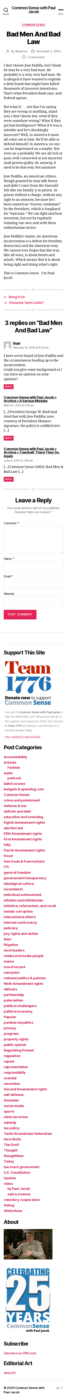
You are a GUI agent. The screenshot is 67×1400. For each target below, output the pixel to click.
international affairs (20, 917)
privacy (10, 1028)
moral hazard (14, 967)
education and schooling (23, 817)
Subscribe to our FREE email (20, 1353)
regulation (12, 1056)
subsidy (10, 1122)
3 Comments (36, 57)
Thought (10, 1150)
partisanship (14, 995)
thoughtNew (13, 1156)
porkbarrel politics (19, 1022)
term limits (12, 1139)
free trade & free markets (24, 861)
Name (9, 559)
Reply (8, 386)
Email (8, 576)
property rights (16, 1039)
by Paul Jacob (18, 1189)
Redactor (21, 51)
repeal (9, 1061)
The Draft (11, 1145)
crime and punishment (22, 800)
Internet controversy (20, 922)
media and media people (24, 956)
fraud (8, 856)
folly (7, 845)
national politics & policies (25, 978)
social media (14, 1106)
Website (9, 594)
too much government (21, 1167)
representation (16, 1067)
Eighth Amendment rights (24, 822)
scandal (10, 1078)
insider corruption (18, 911)
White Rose (13, 1211)
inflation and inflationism (23, 900)
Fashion (13, 767)
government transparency (25, 878)
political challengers (20, 1006)
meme (9, 961)
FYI (6, 867)
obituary (10, 989)
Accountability (15, 757)
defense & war (15, 806)
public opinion (15, 1045)
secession (12, 1084)
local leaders (14, 950)
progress (11, 1034)
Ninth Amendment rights (23, 984)
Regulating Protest (19, 1050)
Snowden (11, 1100)
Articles (10, 762)
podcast (14, 778)
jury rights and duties (21, 934)
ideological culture (19, 884)
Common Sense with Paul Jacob (33, 10)
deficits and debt (17, 811)
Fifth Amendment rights (23, 834)
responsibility (15, 1072)
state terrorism (16, 1117)
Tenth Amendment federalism (28, 1134)
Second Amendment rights (25, 1089)
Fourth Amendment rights (24, 850)
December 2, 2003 (48, 51)
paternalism (13, 1000)
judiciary (11, 928)
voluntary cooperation (22, 1200)
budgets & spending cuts (24, 789)
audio (8, 773)
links (7, 939)
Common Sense (33, 24)
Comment (11, 523)
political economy (18, 1011)
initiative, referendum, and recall (30, 906)
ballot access (14, 784)
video (8, 1184)
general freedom (17, 872)
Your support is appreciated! (22, 736)
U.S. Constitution (17, 1172)
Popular (10, 1017)
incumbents (13, 889)
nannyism (12, 972)
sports (9, 1111)
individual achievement (23, 895)
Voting (9, 1205)
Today (9, 1161)
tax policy (11, 1128)
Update (10, 1178)
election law (13, 828)
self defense (14, 1095)
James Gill (9, 1372)
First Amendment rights (23, 839)
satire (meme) (19, 1194)
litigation (11, 945)
